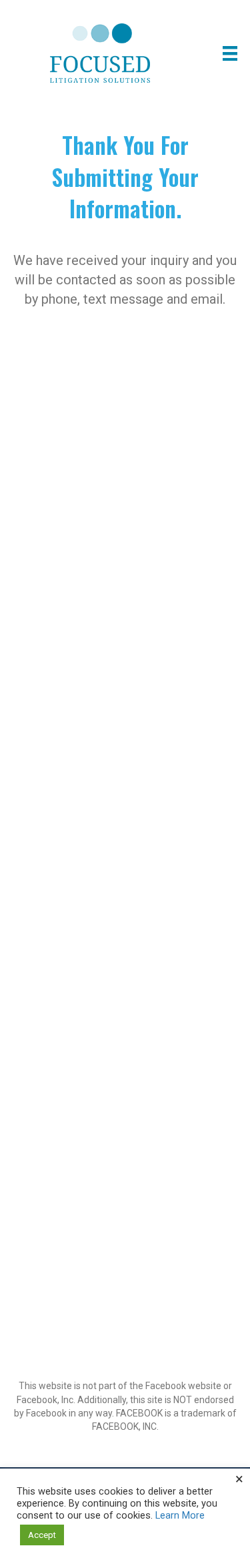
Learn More (180, 1515)
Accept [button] (42, 1535)
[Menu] (230, 53)
